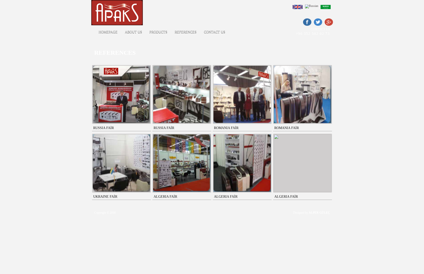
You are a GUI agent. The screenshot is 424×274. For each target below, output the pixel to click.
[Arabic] (326, 9)
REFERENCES (186, 32)
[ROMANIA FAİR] (242, 94)
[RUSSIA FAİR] (121, 94)
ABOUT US (133, 32)
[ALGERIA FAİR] (181, 163)
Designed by (311, 212)
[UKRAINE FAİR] (121, 163)
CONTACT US (214, 32)
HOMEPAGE (108, 32)
